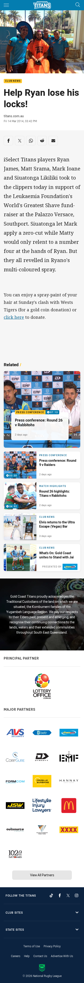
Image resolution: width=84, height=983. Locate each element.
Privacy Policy (52, 946)
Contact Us (40, 956)
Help (27, 956)
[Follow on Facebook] (60, 895)
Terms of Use (31, 946)
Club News (13, 81)
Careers (15, 956)
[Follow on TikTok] (51, 895)
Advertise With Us (62, 956)
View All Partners (42, 875)
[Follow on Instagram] (76, 895)
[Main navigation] (6, 5)
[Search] (77, 5)
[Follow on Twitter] (68, 895)
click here (14, 317)
